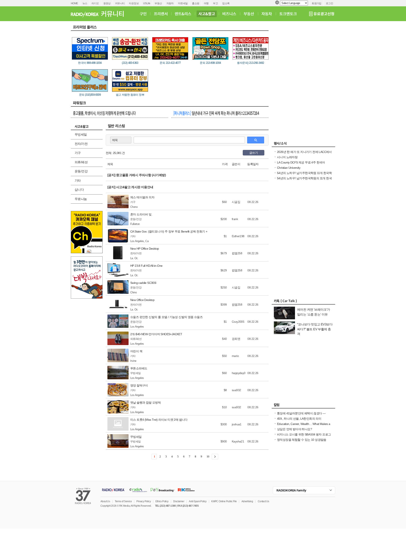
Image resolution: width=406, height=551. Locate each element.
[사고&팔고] (207, 13)
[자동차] (267, 13)
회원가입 (316, 3)
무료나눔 (81, 199)
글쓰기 (253, 152)
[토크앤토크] (288, 13)
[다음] (215, 456)
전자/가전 (81, 144)
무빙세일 (81, 134)
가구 (78, 153)
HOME (74, 3)
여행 (206, 3)
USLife (146, 3)
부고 (215, 3)
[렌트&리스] (183, 13)
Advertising (247, 501)
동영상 (107, 3)
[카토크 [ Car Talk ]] (303, 302)
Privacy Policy (143, 501)
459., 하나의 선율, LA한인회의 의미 (299, 418)
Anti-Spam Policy (197, 501)
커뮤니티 (120, 3)
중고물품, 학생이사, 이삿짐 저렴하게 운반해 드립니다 (104, 113)
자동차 (170, 3)
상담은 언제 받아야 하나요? (294, 429)
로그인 (329, 3)
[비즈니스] (229, 13)
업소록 (225, 3)
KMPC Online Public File (224, 501)
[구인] (143, 13)
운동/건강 (81, 171)
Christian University (288, 167)
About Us (105, 501)
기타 (78, 180)
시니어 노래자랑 (287, 157)
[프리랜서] (160, 13)
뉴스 (84, 3)
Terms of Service (123, 501)
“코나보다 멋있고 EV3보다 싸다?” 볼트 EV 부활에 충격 (314, 329)
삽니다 (79, 189)
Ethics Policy (161, 501)
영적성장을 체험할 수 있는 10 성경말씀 (301, 439)
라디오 (95, 3)
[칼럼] (303, 406)
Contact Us (263, 501)
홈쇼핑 (195, 3)
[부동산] (249, 13)
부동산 (158, 3)
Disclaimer (178, 501)
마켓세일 (183, 3)
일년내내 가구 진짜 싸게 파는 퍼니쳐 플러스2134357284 (216, 113)
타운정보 (134, 3)
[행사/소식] (303, 144)
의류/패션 (81, 162)
